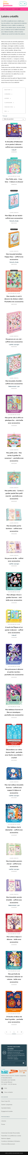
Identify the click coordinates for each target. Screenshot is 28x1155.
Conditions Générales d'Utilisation (10, 1141)
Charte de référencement (8, 1144)
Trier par (4, 116)
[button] (8, 90)
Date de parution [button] (9, 119)
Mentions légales (5, 1138)
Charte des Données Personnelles (10, 1133)
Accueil (2, 9)
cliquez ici (16, 1058)
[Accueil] (7, 3)
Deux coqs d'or (9, 9)
